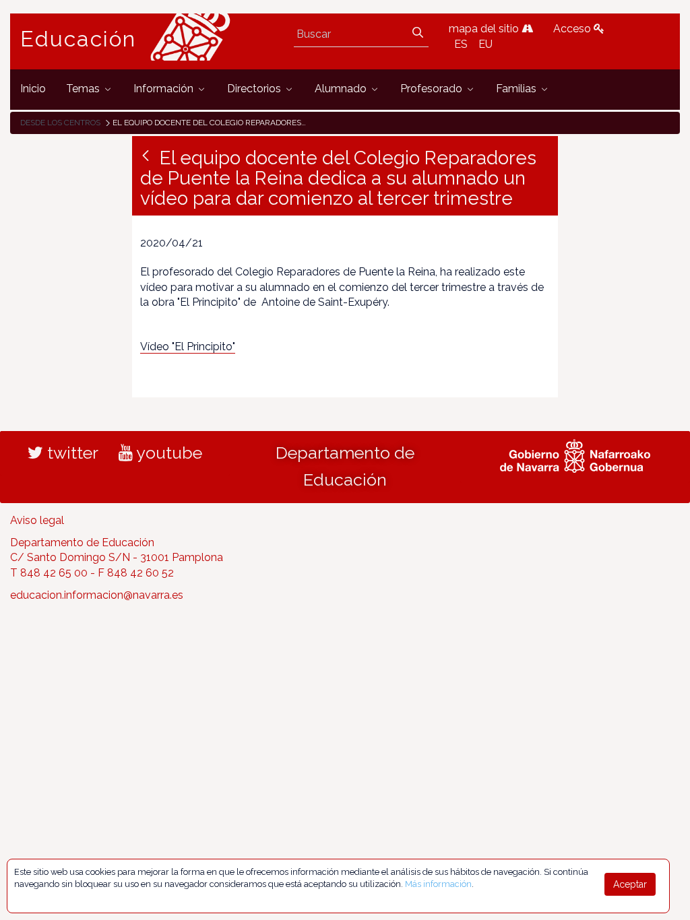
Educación (78, 39)
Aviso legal (37, 520)
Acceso (573, 28)
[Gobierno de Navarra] (575, 454)
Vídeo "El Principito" (187, 346)
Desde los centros (60, 122)
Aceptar (630, 884)
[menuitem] (33, 89)
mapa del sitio (485, 28)
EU (485, 44)
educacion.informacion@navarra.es (96, 595)
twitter (70, 452)
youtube (167, 452)
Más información (438, 884)
